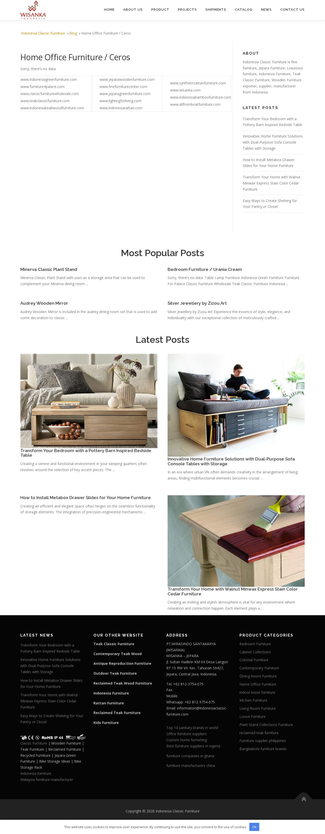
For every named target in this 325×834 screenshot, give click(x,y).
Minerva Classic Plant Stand (48, 269)
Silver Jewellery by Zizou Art (197, 303)
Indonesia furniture (35, 773)
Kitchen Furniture (253, 700)
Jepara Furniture (272, 68)
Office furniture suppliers (186, 733)
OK (254, 827)
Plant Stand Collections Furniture (266, 724)
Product (160, 9)
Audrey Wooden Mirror (44, 303)
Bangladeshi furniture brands (263, 748)
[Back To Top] (304, 799)
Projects (187, 9)
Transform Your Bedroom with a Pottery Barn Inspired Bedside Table (85, 453)
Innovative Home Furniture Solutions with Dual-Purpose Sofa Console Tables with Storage (273, 142)
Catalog (243, 9)
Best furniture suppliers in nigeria (193, 746)
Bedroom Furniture (255, 643)
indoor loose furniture (257, 692)
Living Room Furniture (257, 708)
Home (109, 9)
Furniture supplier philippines (262, 740)
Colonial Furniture (253, 659)
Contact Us (292, 9)
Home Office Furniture (257, 684)
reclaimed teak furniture (259, 732)
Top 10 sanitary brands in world (192, 727)
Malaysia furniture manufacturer (46, 779)
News (266, 9)
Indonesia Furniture (274, 73)
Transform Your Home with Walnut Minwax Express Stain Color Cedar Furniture (271, 183)
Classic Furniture (33, 743)
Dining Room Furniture (258, 676)
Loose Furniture (252, 716)
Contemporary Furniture (259, 668)
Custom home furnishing (186, 739)
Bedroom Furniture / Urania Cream (205, 269)
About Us (133, 9)
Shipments (215, 9)
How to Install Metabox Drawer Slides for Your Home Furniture (85, 497)
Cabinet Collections (255, 652)
